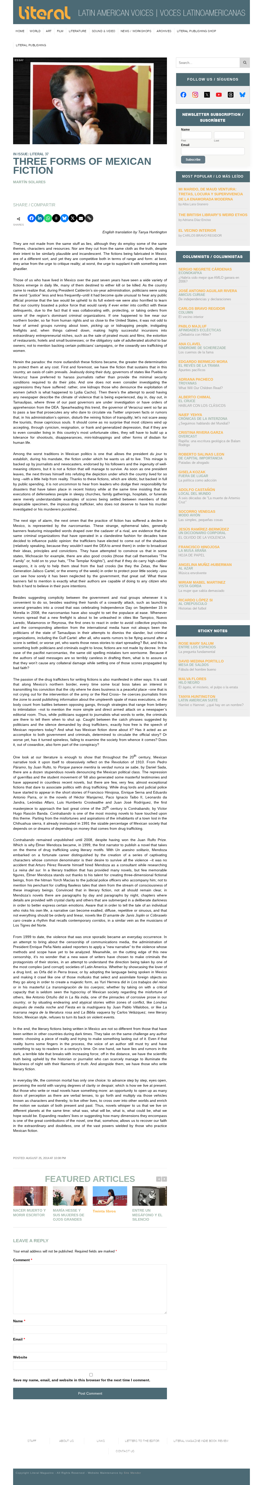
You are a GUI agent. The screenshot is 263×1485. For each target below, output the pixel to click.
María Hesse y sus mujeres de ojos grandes (68, 1214)
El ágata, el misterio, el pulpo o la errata (208, 687)
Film (60, 31)
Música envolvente (192, 573)
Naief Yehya (190, 415)
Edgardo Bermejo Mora (203, 362)
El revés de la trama (199, 366)
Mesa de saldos (194, 665)
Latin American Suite (198, 700)
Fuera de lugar (193, 476)
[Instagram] (195, 94)
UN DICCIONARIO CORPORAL (202, 533)
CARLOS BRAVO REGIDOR (202, 235)
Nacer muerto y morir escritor (29, 1212)
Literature (78, 31)
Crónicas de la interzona (203, 419)
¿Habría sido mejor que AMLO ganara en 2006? (209, 280)
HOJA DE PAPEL (192, 555)
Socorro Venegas (197, 511)
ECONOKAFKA (190, 273)
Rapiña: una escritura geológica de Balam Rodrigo (209, 443)
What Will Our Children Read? (201, 388)
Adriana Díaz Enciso (196, 220)
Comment (22, 1260)
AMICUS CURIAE (192, 295)
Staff (31, 1441)
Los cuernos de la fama (196, 352)
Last (216, 140)
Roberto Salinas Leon (201, 454)
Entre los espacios (197, 647)
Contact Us (125, 1451)
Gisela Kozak (192, 472)
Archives (164, 31)
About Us (66, 1441)
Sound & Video (103, 31)
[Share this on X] (73, 218)
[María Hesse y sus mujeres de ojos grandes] (70, 1196)
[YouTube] (218, 94)
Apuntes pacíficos (192, 370)
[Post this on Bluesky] (64, 218)
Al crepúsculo (193, 604)
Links (101, 1441)
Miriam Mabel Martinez (202, 582)
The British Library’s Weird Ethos (213, 215)
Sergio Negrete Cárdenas (205, 269)
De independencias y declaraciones (205, 299)
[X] (207, 94)
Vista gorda (190, 586)
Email (19, 1339)
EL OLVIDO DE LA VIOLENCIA (202, 537)
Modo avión (189, 515)
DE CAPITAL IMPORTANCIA (200, 458)
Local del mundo (195, 494)
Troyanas (188, 383)
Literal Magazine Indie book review (201, 1441)
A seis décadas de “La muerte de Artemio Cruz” (209, 500)
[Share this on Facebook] (31, 218)
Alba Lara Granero (195, 204)
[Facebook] (183, 94)
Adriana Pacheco (196, 379)
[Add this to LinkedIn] (40, 218)
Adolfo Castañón (197, 490)
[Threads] (230, 94)
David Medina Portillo (201, 661)
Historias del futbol (192, 608)
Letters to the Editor (142, 1441)
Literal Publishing (31, 45)
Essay (19, 60)
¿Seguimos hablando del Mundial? (204, 423)
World (35, 31)
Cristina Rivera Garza (201, 432)
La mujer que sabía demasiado (201, 591)
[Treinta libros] (110, 1196)
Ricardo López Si (196, 600)
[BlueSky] (242, 94)
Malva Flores (192, 679)
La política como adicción (198, 480)
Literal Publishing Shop (196, 31)
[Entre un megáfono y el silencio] (149, 1196)
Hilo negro (189, 682)
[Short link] (89, 218)
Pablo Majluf (193, 326)
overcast (188, 436)
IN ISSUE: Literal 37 (31, 154)
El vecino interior (197, 230)
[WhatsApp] (48, 218)
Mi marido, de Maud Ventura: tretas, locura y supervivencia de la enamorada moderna (211, 194)
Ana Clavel (190, 344)
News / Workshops (136, 31)
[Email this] (81, 218)
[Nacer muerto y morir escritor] (30, 1196)
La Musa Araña (192, 551)
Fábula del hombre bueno (197, 669)
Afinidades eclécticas (200, 330)
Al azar (186, 568)
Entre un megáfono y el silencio (147, 1214)
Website (20, 1357)
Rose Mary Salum (196, 643)
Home (20, 31)
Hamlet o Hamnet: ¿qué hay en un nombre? (211, 705)
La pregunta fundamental (197, 652)
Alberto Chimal (195, 397)
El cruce (187, 401)
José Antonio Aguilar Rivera (208, 291)
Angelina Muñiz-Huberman (205, 565)
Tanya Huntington (197, 697)
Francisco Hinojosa (199, 547)
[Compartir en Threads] (56, 218)
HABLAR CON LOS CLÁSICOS (202, 406)
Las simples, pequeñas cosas (201, 520)
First (183, 140)
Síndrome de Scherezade (202, 348)
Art (49, 31)
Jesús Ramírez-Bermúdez (204, 529)
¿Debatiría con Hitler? (195, 334)
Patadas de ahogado (194, 463)
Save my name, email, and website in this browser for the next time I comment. (81, 1380)
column (186, 312)
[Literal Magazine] (44, 17)
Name (19, 1321)
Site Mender (132, 1472)
